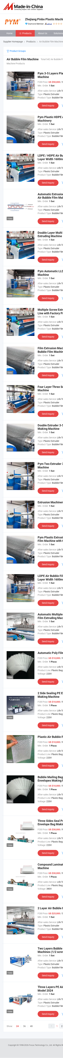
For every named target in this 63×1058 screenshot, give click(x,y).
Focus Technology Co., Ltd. (41, 1045)
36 (24, 1026)
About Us (42, 33)
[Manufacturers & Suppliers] (23, 6)
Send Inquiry (48, 105)
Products (27, 33)
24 (17, 1026)
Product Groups (17, 50)
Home (9, 33)
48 (31, 1026)
